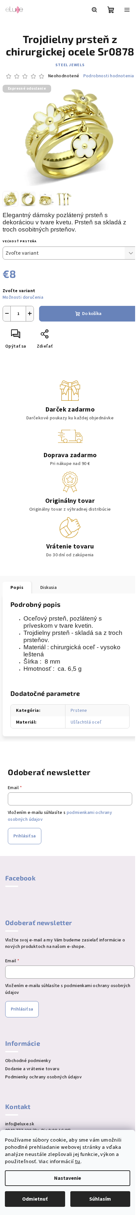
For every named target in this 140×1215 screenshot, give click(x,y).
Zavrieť (67, 336)
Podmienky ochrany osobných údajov (43, 1077)
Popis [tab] (16, 587)
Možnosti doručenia (23, 297)
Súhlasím (100, 1199)
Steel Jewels (70, 65)
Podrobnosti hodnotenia (108, 76)
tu (77, 1161)
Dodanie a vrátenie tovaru (32, 1069)
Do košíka (92, 313)
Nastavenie (67, 1178)
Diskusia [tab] (48, 587)
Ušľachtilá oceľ (86, 722)
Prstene (79, 710)
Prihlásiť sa (24, 836)
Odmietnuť (35, 1199)
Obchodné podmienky (28, 1061)
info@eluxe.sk (19, 1124)
